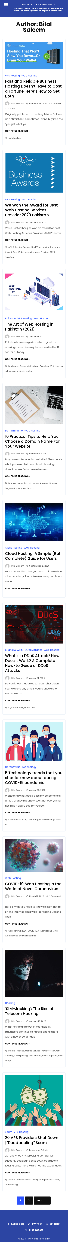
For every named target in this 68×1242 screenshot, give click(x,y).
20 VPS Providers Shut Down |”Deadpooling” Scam (31, 1140)
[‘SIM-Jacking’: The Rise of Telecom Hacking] (34, 996)
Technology (29, 767)
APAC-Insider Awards (19, 247)
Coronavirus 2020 (17, 819)
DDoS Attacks (33, 650)
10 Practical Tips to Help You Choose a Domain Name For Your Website (32, 441)
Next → (42, 1200)
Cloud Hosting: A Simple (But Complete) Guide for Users (33, 556)
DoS (33, 707)
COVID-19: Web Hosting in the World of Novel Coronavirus (33, 886)
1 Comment (55, 896)
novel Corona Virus (48, 930)
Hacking (10, 1003)
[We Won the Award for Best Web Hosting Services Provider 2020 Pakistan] (34, 192)
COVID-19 (32, 930)
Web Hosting (29, 75)
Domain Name (14, 430)
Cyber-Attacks (15, 707)
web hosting (14, 138)
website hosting (25, 371)
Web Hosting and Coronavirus (20, 935)
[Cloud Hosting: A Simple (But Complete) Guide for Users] (34, 540)
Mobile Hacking (16, 1050)
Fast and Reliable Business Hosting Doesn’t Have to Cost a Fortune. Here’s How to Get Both (33, 89)
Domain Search (26, 488)
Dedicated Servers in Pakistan (23, 366)
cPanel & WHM (14, 650)
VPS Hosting (12, 75)
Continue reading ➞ (17, 131)
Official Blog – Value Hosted (38, 4)
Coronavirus (12, 767)
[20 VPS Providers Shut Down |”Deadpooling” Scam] (34, 1125)
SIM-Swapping (49, 1055)
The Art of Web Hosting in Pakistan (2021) (29, 327)
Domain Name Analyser (36, 483)
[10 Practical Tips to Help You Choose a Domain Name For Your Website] (34, 423)
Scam (8, 1132)
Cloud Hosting (13, 548)
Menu (7, 4)
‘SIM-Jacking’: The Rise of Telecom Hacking (29, 1011)
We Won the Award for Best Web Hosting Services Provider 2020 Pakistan (31, 210)
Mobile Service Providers (38, 1050)
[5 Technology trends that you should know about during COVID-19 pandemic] (34, 760)
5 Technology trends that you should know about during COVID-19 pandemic (33, 777)
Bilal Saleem (17, 103)
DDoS (27, 707)
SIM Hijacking (21, 1055)
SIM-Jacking (35, 1055)
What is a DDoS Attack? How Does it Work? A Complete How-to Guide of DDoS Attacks (32, 663)
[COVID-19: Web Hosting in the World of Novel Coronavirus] (34, 871)
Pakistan (10, 318)
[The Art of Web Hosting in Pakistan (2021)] (34, 311)
